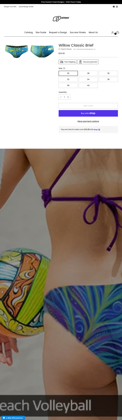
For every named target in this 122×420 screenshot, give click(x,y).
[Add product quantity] (68, 97)
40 (88, 85)
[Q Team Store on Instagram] (117, 7)
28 (88, 73)
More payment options (88, 121)
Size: (62, 68)
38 (68, 85)
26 (68, 73)
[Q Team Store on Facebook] (114, 7)
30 (108, 73)
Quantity (63, 92)
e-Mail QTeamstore (14, 418)
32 (68, 79)
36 (108, 79)
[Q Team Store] (61, 18)
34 (88, 79)
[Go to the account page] (111, 32)
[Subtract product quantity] (61, 97)
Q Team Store (65, 49)
